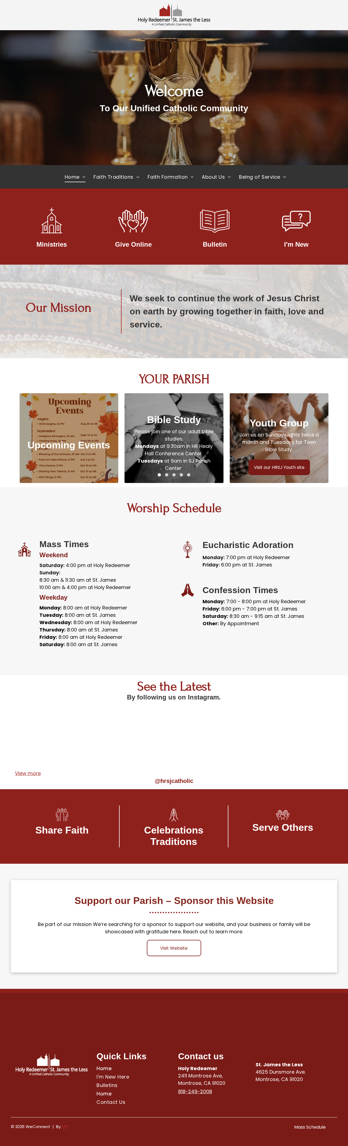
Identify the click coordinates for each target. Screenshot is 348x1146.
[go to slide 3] (174, 474)
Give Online (133, 244)
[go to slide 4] (181, 474)
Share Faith (62, 830)
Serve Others (282, 827)
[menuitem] (75, 176)
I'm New (296, 244)
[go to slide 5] (188, 474)
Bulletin (215, 244)
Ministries (51, 244)
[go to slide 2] (166, 474)
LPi (65, 1126)
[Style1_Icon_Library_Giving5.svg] (133, 235)
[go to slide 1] (159, 474)
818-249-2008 (195, 1091)
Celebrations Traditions (173, 836)
